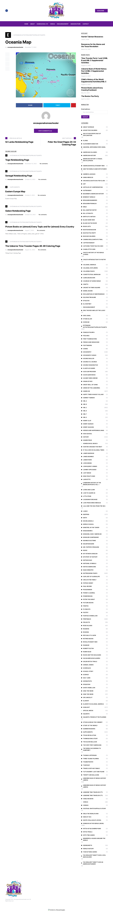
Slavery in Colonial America (93, 704)
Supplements (88, 732)
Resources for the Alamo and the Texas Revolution (93, 45)
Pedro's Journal (89, 593)
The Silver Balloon (90, 742)
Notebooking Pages (90, 573)
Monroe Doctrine (89, 540)
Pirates (85, 606)
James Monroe (88, 456)
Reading (86, 632)
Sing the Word (88, 691)
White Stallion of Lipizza (92, 820)
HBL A (85, 401)
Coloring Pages (89, 271)
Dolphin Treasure (89, 297)
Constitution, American (91, 274)
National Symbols (89, 563)
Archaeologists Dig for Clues (94, 180)
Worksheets (87, 845)
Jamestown (87, 460)
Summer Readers (89, 728)
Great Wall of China (90, 384)
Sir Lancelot (87, 697)
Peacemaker (87, 589)
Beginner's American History (93, 193)
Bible (85, 207)
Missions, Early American (92, 534)
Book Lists (87, 226)
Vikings (85, 805)
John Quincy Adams (90, 466)
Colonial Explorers (90, 268)
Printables (87, 619)
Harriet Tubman (89, 397)
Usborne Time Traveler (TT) (93, 792)
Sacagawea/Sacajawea (91, 658)
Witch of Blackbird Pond (92, 828)
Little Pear (87, 496)
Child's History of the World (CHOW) (93, 253)
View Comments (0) (45, 131)
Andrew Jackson (89, 174)
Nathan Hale (87, 560)
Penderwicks (88, 596)
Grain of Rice (88, 381)
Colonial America (89, 264)
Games (85, 348)
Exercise (86, 322)
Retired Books (88, 638)
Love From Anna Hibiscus (92, 502)
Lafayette (86, 479)
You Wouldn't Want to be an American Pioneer (93, 863)
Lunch (85, 511)
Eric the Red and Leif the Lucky (94, 310)
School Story (88, 671)
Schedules (87, 668)
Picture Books (88, 602)
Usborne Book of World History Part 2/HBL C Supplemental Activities (94, 71)
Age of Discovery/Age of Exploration (92, 134)
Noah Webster (88, 570)
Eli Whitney (87, 304)
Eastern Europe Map (15, 191)
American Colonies (90, 152)
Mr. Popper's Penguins (91, 547)
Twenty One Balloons (91, 775)
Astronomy (87, 190)
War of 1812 (87, 817)
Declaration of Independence (94, 294)
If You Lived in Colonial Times (93, 450)
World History (88, 848)
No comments (44, 163)
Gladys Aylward (89, 368)
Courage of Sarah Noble (92, 281)
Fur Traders (87, 345)
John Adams (87, 463)
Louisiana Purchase (90, 499)
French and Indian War (91, 342)
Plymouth (86, 609)
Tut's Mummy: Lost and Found (93, 771)
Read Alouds (87, 625)
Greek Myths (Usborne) (91, 388)
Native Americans (89, 566)
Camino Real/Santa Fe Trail (93, 239)
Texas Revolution (89, 735)
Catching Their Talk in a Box (93, 246)
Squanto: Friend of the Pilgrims (94, 717)
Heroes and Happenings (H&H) (93, 430)
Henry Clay (87, 420)
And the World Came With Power (95, 169)
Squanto (86, 714)
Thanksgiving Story (90, 738)
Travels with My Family (91, 768)
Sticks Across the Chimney (93, 722)
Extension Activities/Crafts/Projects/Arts (95, 326)
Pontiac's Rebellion (90, 615)
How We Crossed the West (92, 446)
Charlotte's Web (89, 249)
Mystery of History (90, 557)
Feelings (86, 335)
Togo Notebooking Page (17, 160)
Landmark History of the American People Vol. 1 (92, 483)
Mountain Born (88, 544)
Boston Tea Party (89, 233)
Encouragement (89, 307)
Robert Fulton (88, 648)
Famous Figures (88, 332)
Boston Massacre (89, 229)
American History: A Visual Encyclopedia (92, 159)
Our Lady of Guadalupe (91, 576)
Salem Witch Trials (90, 661)
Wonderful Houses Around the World (94, 839)
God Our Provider (89, 371)
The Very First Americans (92, 745)
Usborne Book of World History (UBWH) (94, 779)
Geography (87, 352)
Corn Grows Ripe (89, 277)
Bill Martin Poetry (90, 210)
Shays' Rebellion (89, 687)
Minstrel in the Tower (91, 527)
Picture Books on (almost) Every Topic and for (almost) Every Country (39, 226)
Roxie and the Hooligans (92, 655)
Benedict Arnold (89, 197)
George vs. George (90, 361)
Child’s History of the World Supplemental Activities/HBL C (93, 80)
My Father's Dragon (90, 553)
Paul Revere (87, 586)
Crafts (85, 284)
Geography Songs (89, 355)
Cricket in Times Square (91, 287)
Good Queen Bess (89, 375)
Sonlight (86, 707)
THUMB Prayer (88, 762)
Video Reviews (88, 798)
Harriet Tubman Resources (92, 37)
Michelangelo (88, 521)
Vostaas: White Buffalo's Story (94, 808)
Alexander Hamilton (90, 144)
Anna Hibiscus (88, 177)
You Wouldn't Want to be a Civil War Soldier (94, 856)
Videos (85, 802)
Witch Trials (87, 832)
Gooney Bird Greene (90, 378)
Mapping (86, 514)
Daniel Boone (88, 291)
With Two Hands (89, 835)
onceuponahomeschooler (15, 47)
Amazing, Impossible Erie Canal (94, 147)
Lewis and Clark (89, 489)
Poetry (85, 612)
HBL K (85, 417)
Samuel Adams (88, 664)
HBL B (85, 404)
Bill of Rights (88, 213)
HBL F (85, 414)
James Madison (88, 453)
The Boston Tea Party (90, 96)
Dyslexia (86, 300)
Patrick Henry (88, 583)
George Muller (88, 358)
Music (85, 550)
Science (86, 674)
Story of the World (90, 725)
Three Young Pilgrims (91, 758)
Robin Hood (87, 651)
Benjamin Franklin (89, 203)
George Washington (90, 365)
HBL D (85, 411)
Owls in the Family (89, 580)
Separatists (87, 681)
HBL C (85, 407)
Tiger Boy (86, 765)
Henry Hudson (88, 424)
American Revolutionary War (93, 165)
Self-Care (86, 678)
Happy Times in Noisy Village (93, 394)
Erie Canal (87, 315)
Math (85, 517)
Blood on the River (90, 223)
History (86, 437)
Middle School (88, 524)
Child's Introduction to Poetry (94, 259)
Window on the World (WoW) (93, 823)
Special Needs (88, 710)
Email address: (85, 109)
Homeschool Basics (90, 443)
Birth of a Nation (89, 216)
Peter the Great (89, 599)
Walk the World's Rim (90, 813)
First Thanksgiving (90, 339)
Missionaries (87, 530)
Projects (86, 622)
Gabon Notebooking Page (18, 211)
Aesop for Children (90, 130)
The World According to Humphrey (92, 749)
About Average (88, 127)
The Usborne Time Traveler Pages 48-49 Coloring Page (32, 246)
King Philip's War (89, 476)
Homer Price (87, 440)
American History (89, 155)
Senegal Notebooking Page (18, 175)
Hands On (86, 391)
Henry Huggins (88, 427)
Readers (86, 629)
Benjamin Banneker (90, 200)
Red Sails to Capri (89, 635)
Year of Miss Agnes (90, 852)
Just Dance (87, 473)
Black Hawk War (89, 220)
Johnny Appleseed (89, 469)
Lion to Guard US (89, 493)
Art (84, 184)
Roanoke (86, 645)
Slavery (86, 700)
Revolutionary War (90, 642)
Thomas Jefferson (90, 755)
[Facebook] (6, 10)
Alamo (85, 140)
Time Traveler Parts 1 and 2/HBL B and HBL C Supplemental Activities (94, 60)
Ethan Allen (87, 319)
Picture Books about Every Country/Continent (92, 89)
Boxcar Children (89, 236)
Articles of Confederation (93, 187)
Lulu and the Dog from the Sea (94, 506)
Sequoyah (86, 684)
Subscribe (100, 10)
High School (87, 433)
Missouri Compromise (91, 537)
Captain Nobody (89, 242)
